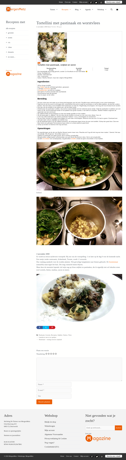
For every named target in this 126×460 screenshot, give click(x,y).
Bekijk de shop (50, 422)
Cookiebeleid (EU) (52, 447)
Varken (65, 335)
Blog (76, 10)
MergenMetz (29, 456)
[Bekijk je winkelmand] (117, 10)
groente (11, 33)
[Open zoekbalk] (111, 10)
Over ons (67, 2)
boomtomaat (113, 262)
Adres (8, 416)
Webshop (100, 10)
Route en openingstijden (12, 431)
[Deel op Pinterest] (52, 327)
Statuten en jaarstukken (12, 435)
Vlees (70, 335)
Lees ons (9, 70)
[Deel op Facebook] (39, 327)
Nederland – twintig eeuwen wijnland (50, 339)
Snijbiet (60, 335)
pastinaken (47, 88)
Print (39, 63)
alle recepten (10, 28)
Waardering (40, 354)
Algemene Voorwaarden (54, 434)
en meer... (11, 57)
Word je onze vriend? (113, 2)
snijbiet (42, 87)
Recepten (65, 10)
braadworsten (43, 90)
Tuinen (52, 10)
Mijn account (83, 2)
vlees (10, 47)
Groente (47, 335)
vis (9, 42)
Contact (74, 2)
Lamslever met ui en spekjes (47, 337)
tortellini (73, 138)
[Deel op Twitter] (46, 327)
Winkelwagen (50, 426)
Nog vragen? (49, 443)
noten (10, 38)
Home (61, 2)
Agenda (88, 10)
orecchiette (45, 138)
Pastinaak (42, 335)
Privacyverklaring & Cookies (56, 438)
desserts (11, 52)
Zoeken (118, 428)
